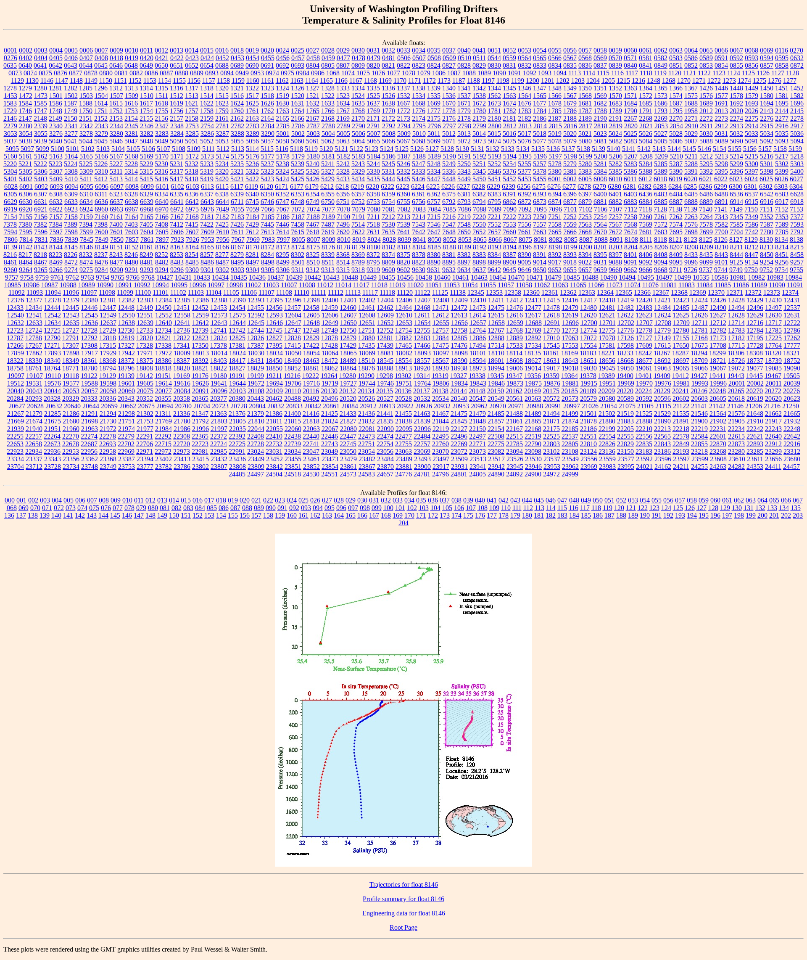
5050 (176, 141)
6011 (630, 178)
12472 (459, 307)
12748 (311, 330)
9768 (148, 277)
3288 (237, 133)
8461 (10, 262)
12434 (33, 307)
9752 (766, 269)
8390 (524, 254)
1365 (660, 88)
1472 (25, 95)
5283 (630, 163)
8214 (782, 247)
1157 (208, 80)
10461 (460, 277)
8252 (161, 254)
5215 (751, 156)
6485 (691, 194)
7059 (252, 209)
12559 (200, 315)
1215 (623, 80)
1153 (149, 80)
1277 (789, 80)
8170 (252, 247)
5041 (70, 141)
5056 (252, 141)
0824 (433, 65)
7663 (539, 231)
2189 (585, 118)
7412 (176, 224)
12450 (163, 307)
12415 (551, 300)
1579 (751, 95)
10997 (216, 284)
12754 (403, 330)
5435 (373, 178)
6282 (644, 186)
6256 (523, 186)
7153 (796, 209)
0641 (40, 65)
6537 (751, 194)
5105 (133, 148)
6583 (782, 194)
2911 (706, 126)
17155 (680, 337)
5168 (131, 156)
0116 (781, 50)
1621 (191, 103)
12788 (33, 337)
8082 (555, 239)
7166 (162, 216)
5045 (101, 141)
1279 (25, 88)
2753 (192, 126)
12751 (366, 330)
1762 (267, 110)
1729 (10, 110)
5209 (661, 156)
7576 (691, 224)
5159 (795, 148)
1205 (608, 80)
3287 (222, 133)
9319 (373, 269)
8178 (343, 247)
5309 (86, 171)
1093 (544, 73)
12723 (15, 330)
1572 (645, 95)
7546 (433, 224)
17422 (311, 345)
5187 (404, 156)
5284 (645, 163)
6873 (539, 201)
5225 (85, 163)
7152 (781, 209)
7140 (705, 209)
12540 (15, 315)
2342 (86, 126)
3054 (25, 133)
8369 (358, 254)
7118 (645, 209)
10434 (220, 277)
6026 (781, 178)
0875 (45, 73)
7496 (343, 224)
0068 (751, 50)
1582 (797, 95)
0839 (615, 65)
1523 (343, 95)
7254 (600, 216)
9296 (177, 269)
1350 (585, 88)
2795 (419, 126)
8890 (433, 262)
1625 (252, 103)
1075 (363, 73)
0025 (297, 50)
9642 (494, 269)
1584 (25, 103)
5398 (766, 171)
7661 (524, 231)
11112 (335, 292)
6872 (524, 201)
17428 (329, 345)
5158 (780, 148)
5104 (118, 148)
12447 (107, 307)
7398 (101, 224)
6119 (251, 186)
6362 (433, 194)
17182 (736, 337)
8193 (494, 247)
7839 (71, 239)
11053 (451, 284)
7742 (751, 231)
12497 (773, 307)
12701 (607, 322)
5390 (676, 171)
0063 (676, 50)
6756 (418, 201)
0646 (116, 65)
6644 (222, 201)
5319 (207, 171)
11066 (596, 284)
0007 (101, 50)
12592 (256, 315)
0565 (539, 57)
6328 (131, 194)
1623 (222, 103)
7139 (690, 209)
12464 (403, 307)
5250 (464, 163)
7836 (56, 239)
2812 (510, 126)
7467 (312, 224)
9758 (27, 277)
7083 (419, 209)
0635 (10, 65)
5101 (72, 148)
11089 (759, 284)
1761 (252, 110)
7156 (40, 216)
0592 (736, 57)
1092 (529, 73)
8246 (131, 254)
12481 (607, 307)
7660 (509, 231)
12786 (791, 330)
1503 (86, 95)
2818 (600, 126)
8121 (675, 239)
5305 (25, 171)
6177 (296, 186)
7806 (11, 239)
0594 (766, 57)
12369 (697, 292)
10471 (534, 277)
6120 (266, 186)
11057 (506, 284)
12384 (163, 300)
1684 (630, 103)
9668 (660, 269)
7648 (449, 231)
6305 (10, 194)
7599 (86, 231)
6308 (56, 194)
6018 (660, 178)
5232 (191, 163)
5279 (570, 163)
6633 (71, 201)
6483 (660, 194)
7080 (373, 209)
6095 (86, 186)
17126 (625, 337)
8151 (116, 247)
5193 (494, 156)
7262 (676, 216)
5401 (10, 178)
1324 (282, 88)
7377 (797, 216)
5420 (222, 178)
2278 (797, 118)
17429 (348, 345)
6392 (524, 194)
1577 (721, 95)
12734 (163, 330)
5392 (706, 171)
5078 (555, 141)
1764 (297, 110)
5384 (600, 171)
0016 (222, 50)
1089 (484, 73)
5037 (10, 141)
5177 (267, 156)
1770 (388, 110)
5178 (283, 156)
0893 (212, 73)
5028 (676, 133)
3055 (40, 133)
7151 (766, 209)
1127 (777, 73)
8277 (222, 254)
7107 (615, 209)
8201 (600, 247)
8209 (706, 247)
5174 (222, 156)
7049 (222, 209)
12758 (459, 330)
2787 (313, 126)
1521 (312, 95)
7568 (630, 224)
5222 (40, 163)
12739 (200, 330)
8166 (222, 247)
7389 (70, 224)
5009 (404, 133)
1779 (464, 110)
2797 (449, 126)
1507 (116, 95)
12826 (255, 337)
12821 (163, 337)
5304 (10, 171)
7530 (388, 224)
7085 (449, 209)
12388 (219, 300)
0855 (736, 65)
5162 (40, 156)
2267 (630, 118)
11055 (488, 284)
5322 (252, 171)
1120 (674, 73)
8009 (328, 239)
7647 (433, 231)
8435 (706, 254)
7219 (464, 216)
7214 (418, 216)
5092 (766, 141)
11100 (143, 292)
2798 (464, 126)
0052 (509, 50)
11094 (53, 292)
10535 (701, 277)
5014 (479, 133)
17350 (200, 345)
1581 (782, 95)
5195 (525, 156)
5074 (494, 141)
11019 (397, 284)
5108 (178, 148)
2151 (85, 118)
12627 (717, 315)
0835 (570, 65)
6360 (403, 194)
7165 (146, 216)
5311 (116, 171)
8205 (646, 247)
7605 (162, 231)
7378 (10, 224)
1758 (207, 110)
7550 (479, 224)
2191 (615, 118)
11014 (343, 284)
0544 (494, 57)
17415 (292, 345)
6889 (706, 201)
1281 (55, 88)
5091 (751, 141)
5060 (297, 141)
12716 (754, 322)
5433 (343, 178)
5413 (116, 178)
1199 (517, 80)
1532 (403, 95)
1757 (191, 110)
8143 (40, 247)
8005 (298, 239)
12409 (459, 300)
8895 (449, 262)
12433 (15, 307)
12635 (71, 322)
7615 (297, 231)
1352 (615, 88)
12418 (607, 300)
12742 (237, 330)
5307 (56, 171)
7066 (267, 209)
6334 (161, 194)
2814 (540, 126)
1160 (252, 80)
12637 (108, 322)
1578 (736, 95)
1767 (343, 110)
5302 (782, 163)
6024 (751, 178)
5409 (56, 178)
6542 (766, 194)
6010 (615, 178)
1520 (297, 95)
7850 (117, 239)
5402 (25, 178)
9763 (87, 277)
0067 (736, 50)
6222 (387, 186)
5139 (598, 148)
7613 (267, 231)
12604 (293, 315)
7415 (191, 224)
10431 (183, 277)
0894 (227, 73)
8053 (465, 239)
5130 (462, 148)
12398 (311, 300)
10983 (775, 277)
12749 (329, 330)
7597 (56, 231)
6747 (282, 201)
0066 (721, 50)
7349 (751, 216)
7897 (162, 239)
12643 (219, 322)
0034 (418, 50)
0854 (721, 65)
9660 (615, 269)
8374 (388, 254)
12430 (773, 300)
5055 (237, 141)
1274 (744, 80)
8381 (449, 254)
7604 (146, 231)
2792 (389, 126)
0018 (237, 50)
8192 (479, 247)
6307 (40, 194)
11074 (632, 284)
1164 (311, 80)
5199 (585, 156)
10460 (442, 277)
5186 (389, 156)
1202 (563, 80)
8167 (237, 247)
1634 (343, 103)
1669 (433, 103)
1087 (454, 73)
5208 (646, 156)
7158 (71, 216)
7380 (25, 224)
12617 (533, 315)
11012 (325, 284)
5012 (449, 133)
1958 (691, 110)
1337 (403, 88)
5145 (689, 148)
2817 (585, 126)
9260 (10, 269)
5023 (600, 133)
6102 (177, 186)
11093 (34, 292)
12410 (477, 300)
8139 (10, 247)
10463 (479, 277)
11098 (107, 292)
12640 (163, 322)
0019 (252, 50)
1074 (348, 73)
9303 (237, 269)
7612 (252, 231)
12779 (662, 330)
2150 (70, 118)
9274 (71, 269)
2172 (388, 118)
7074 (313, 209)
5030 (706, 133)
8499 (283, 262)
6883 (630, 201)
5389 (660, 171)
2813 (525, 126)
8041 (419, 239)
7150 (751, 209)
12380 (89, 300)
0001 (10, 50)
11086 (741, 284)
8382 (464, 254)
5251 (479, 163)
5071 (449, 141)
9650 (539, 269)
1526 (388, 95)
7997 (283, 239)
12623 (644, 315)
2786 (298, 126)
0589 (706, 57)
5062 (328, 141)
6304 (796, 186)
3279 (101, 133)
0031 (373, 50)
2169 (343, 118)
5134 (523, 148)
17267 (33, 345)
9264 (25, 269)
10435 (238, 277)
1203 (578, 80)
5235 (237, 163)
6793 (464, 201)
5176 (252, 156)
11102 (178, 292)
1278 (10, 88)
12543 (71, 315)
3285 (192, 133)
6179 (312, 186)
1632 (312, 103)
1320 (222, 88)
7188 (313, 216)
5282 (615, 163)
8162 (162, 247)
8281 (252, 254)
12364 (605, 292)
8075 (525, 239)
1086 (439, 73)
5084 (645, 141)
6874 (555, 201)
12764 (477, 330)
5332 (403, 171)
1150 (105, 80)
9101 (721, 262)
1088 (469, 73)
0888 (181, 73)
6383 (494, 194)
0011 (146, 50)
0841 (645, 65)
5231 (176, 163)
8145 (71, 247)
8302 (297, 254)
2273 (721, 118)
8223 (55, 254)
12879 (348, 337)
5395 (721, 171)
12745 (274, 330)
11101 (161, 292)
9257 (797, 262)
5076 (524, 141)
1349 (570, 88)
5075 (509, 141)
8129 (751, 239)
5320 (222, 171)
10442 (312, 277)
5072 (464, 141)
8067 (510, 239)
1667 (403, 103)
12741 (218, 330)
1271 (699, 80)
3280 (116, 133)
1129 (17, 80)
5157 (765, 148)
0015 (207, 50)
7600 (101, 231)
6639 (146, 201)
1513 (191, 95)
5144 (674, 148)
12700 (588, 322)
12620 (588, 315)
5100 (57, 148)
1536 (449, 95)
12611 (422, 315)
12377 (34, 300)
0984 (302, 73)
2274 (736, 118)
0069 (766, 50)
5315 (146, 171)
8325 (312, 254)
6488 (721, 194)
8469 (56, 262)
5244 (373, 163)
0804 (312, 65)
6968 (146, 209)
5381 (570, 171)
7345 (736, 216)
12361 (549, 292)
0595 (782, 57)
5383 (585, 171)
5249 (449, 163)
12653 (404, 322)
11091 (795, 284)
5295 (706, 163)
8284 (267, 254)
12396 (293, 300)
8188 (449, 247)
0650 (161, 65)
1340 (449, 88)
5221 (25, 163)
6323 (116, 194)
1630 (282, 103)
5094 (797, 141)
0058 (600, 50)
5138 (583, 148)
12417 (588, 300)
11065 (578, 284)
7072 (298, 209)
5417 (176, 178)
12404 (385, 300)
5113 (237, 148)
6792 (449, 201)
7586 (751, 224)
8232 (85, 254)
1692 (736, 103)
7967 (238, 239)
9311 (297, 269)
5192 (479, 156)
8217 (25, 254)
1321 (237, 88)
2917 (797, 126)
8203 (615, 247)
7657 (494, 231)
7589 (782, 224)
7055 (237, 209)
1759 (222, 110)
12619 (570, 315)
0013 (176, 50)
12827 (274, 337)
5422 (252, 178)
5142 (644, 148)
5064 (358, 141)
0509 (449, 57)
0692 (282, 65)
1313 (131, 88)
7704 (736, 231)
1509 (131, 95)
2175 (433, 118)
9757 (11, 277)
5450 (479, 178)
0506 (404, 57)
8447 (751, 254)
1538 (479, 95)
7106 (600, 209)
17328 (144, 345)
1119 (660, 73)
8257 (207, 254)
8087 (586, 239)
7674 (630, 231)
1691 (721, 103)
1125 (748, 73)
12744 (255, 330)
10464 (497, 277)
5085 (660, 141)
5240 (312, 163)
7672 (615, 231)
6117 (236, 186)
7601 (116, 231)
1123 (718, 73)
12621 (607, 315)
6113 (207, 186)
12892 (533, 337)
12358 (512, 292)
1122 (704, 73)
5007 (373, 133)
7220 (479, 216)
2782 (237, 126)
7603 (131, 231)
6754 (388, 201)
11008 (307, 284)
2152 (101, 118)
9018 (570, 262)
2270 (676, 118)
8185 (434, 247)
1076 (378, 73)
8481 (146, 262)
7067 (283, 209)
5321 (237, 171)
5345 (479, 171)
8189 (464, 247)
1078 (408, 73)
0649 (146, 65)
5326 (312, 171)
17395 (274, 345)
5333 (418, 171)
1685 (645, 103)
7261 (660, 216)
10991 (123, 284)
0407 (86, 57)
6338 (222, 194)
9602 (403, 269)
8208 (691, 247)
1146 (46, 80)
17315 (107, 345)
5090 (736, 141)
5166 (101, 156)
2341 (71, 126)
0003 (40, 50)
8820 (403, 262)
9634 (464, 269)
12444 (52, 307)
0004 (56, 50)
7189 (328, 216)
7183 (237, 216)
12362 (568, 292)
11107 (266, 292)
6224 (418, 186)
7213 (403, 216)
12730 (126, 330)
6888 (691, 201)
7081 (389, 209)
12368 (679, 292)
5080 (585, 141)
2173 (403, 118)
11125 (440, 292)
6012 (645, 178)
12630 (773, 315)
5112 (222, 148)
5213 (721, 156)
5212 (706, 156)
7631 (373, 231)
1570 (615, 95)
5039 (40, 141)
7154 (10, 216)
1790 (630, 110)
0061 (645, 50)
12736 (181, 330)
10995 (179, 284)
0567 (570, 57)
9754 (781, 269)
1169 (385, 80)
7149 (736, 209)
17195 (754, 337)
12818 (107, 337)
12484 (662, 307)
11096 (71, 292)
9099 (706, 262)
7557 (539, 224)
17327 (126, 345)
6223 (402, 186)
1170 (399, 80)
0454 (252, 57)
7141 (721, 209)
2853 (661, 126)
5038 (25, 141)
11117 (370, 292)
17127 (644, 337)
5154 (719, 148)
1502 (71, 95)
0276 (10, 57)
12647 (293, 322)
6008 (600, 178)
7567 (615, 224)
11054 (470, 284)
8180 (373, 247)
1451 (782, 88)
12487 (699, 307)
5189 (434, 156)
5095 (12, 148)
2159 (207, 118)
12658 (496, 322)
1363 (630, 88)
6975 (192, 209)
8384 (494, 254)
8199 (570, 247)
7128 (660, 209)
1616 (131, 103)
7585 (736, 224)
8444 (736, 254)
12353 (494, 292)
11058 (524, 284)
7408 (161, 224)
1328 (328, 88)
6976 (207, 209)
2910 (691, 126)
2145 (797, 110)
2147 (25, 118)
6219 (357, 186)
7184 (252, 216)
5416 (161, 178)
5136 (553, 148)
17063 (570, 337)
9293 (146, 269)
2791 (373, 126)
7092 (525, 209)
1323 (267, 88)
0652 (191, 65)
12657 (477, 322)
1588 (85, 103)
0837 (600, 65)
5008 (389, 133)
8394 (585, 254)
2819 (615, 126)
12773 (570, 330)
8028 (389, 239)
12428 (736, 300)
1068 (333, 73)
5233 (207, 163)
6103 (192, 186)
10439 (294, 277)
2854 (676, 126)
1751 (101, 110)
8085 (571, 239)
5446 (418, 178)
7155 (25, 216)
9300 (192, 269)
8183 (404, 247)
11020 (415, 284)
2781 (222, 126)
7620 (343, 231)
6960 (101, 209)
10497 (664, 277)
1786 (570, 110)
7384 (55, 224)
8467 (40, 262)
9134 (751, 262)
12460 (348, 307)
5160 (10, 156)
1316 (176, 88)
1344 (494, 88)
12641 (182, 322)
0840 (630, 65)
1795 (676, 110)
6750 (328, 201)
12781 (699, 330)
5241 (328, 163)
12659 (514, 322)
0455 (267, 57)
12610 (404, 315)
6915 (751, 201)
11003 (271, 284)
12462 (385, 307)
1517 (252, 95)
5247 (418, 163)
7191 (358, 216)
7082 (404, 209)
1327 (312, 88)
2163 (252, 118)
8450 (766, 254)
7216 (449, 216)
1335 (373, 88)
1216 (638, 80)
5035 (782, 133)
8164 (192, 247)
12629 (754, 315)
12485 (680, 307)
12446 (89, 307)
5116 (281, 148)
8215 (797, 247)
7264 (706, 216)
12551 (145, 315)
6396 (570, 194)
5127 (432, 148)
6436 (645, 194)
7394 (85, 224)
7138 (675, 209)
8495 (237, 262)
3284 (177, 133)
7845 (86, 239)
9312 (312, 269)
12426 (717, 300)
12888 (496, 337)
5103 (103, 148)
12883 (422, 337)
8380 (433, 254)
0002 (25, 50)
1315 (161, 88)
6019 (675, 178)
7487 (328, 224)
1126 (763, 73)
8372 (373, 254)
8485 (192, 262)
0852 (691, 65)
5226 (101, 163)
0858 (782, 65)
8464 (25, 262)
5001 (283, 133)
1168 (370, 80)
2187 (555, 118)
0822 (403, 65)
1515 (222, 95)
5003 (313, 133)
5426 (312, 178)
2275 (751, 118)
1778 (449, 110)
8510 (313, 262)
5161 (25, 156)
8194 (510, 247)
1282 (70, 88)
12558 (182, 315)
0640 (25, 65)
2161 (222, 118)
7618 (312, 231)
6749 (312, 201)
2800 (494, 126)
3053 (10, 133)
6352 (282, 194)
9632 (449, 269)
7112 (630, 209)
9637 (479, 269)
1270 (684, 80)
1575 (691, 95)
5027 (660, 133)
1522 (328, 95)
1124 (733, 73)
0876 (60, 73)
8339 (328, 254)
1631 (297, 103)
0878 (91, 73)
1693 (751, 103)
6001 (555, 178)
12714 (736, 322)
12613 (459, 315)
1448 (736, 88)
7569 (645, 224)
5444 (388, 178)
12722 (791, 322)
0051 (494, 50)
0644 (85, 65)
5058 (282, 141)
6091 (26, 186)
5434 (358, 178)
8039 (404, 239)
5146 (704, 148)
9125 (736, 262)
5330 (373, 171)
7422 (207, 224)
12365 (623, 292)
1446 (721, 88)
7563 (585, 224)
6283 (660, 186)
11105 (231, 292)
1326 (297, 88)
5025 (630, 133)
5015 (494, 133)
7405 (146, 224)
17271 (52, 345)
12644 (237, 322)
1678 (555, 103)
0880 (106, 73)
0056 (570, 50)
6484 (676, 194)
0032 (388, 50)
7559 (570, 224)
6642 (192, 201)
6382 (479, 194)
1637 (373, 103)
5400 (797, 171)
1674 (509, 103)
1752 (116, 110)
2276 (766, 118)
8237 (101, 254)
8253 (176, 254)
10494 (627, 277)
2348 (177, 126)
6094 (71, 186)
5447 (433, 178)
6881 (600, 201)
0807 (343, 65)
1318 (207, 88)
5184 (373, 156)
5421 (237, 178)
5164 (71, 156)
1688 (691, 103)
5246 (403, 163)
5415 (146, 178)
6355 (328, 194)
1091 (514, 73)
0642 (55, 65)
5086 (676, 141)
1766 (328, 110)
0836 (585, 65)
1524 (358, 95)
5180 (313, 156)
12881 (385, 337)
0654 (207, 65)
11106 (249, 292)
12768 (514, 330)
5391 (691, 171)
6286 (705, 186)
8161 (146, 247)
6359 (388, 194)
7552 (494, 224)
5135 (538, 148)
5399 (782, 171)
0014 (191, 50)
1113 (574, 73)
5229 (146, 163)
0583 (676, 57)
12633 (34, 322)
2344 (116, 126)
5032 (736, 133)
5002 (298, 133)
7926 (192, 239)
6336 (191, 194)
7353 (782, 216)
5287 (676, 163)
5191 (464, 156)
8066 (495, 239)
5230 (161, 163)
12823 (200, 337)
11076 (650, 284)
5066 (388, 141)
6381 (464, 194)
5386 (630, 171)
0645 (101, 65)
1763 (282, 110)
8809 (388, 262)
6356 (343, 194)
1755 (161, 110)
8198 (555, 247)
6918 (797, 201)
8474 (86, 262)
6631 (40, 201)
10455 (386, 277)
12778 (644, 330)
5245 (388, 163)
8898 (479, 262)
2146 (10, 118)
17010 (551, 337)
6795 (494, 201)
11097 (89, 292)
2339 (40, 126)
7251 (555, 216)
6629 (10, 201)
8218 (40, 254)
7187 (298, 216)
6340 (252, 194)
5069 (433, 141)
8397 (615, 254)
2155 (146, 118)
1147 (61, 80)
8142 (25, 247)
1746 (25, 110)
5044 (85, 141)
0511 (479, 57)
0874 (30, 73)
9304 (252, 269)
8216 (10, 254)
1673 (494, 103)
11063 (560, 284)
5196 (540, 156)
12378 (52, 300)
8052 (449, 239)
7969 (253, 239)
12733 (144, 330)
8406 (645, 254)
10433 (201, 277)
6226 (448, 186)
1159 (238, 80)
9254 (766, 262)
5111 (208, 148)
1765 (312, 110)
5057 (267, 141)
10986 (31, 284)
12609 (385, 315)
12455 (255, 307)
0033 (403, 50)
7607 (192, 231)
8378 (418, 254)
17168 (699, 337)
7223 (524, 216)
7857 (132, 239)
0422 (177, 57)
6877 (570, 201)
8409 (676, 254)
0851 (676, 65)
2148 (40, 118)
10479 (553, 277)
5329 (358, 171)
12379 (71, 300)
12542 (52, 315)
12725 (52, 330)
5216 (766, 156)
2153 (116, 118)
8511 (328, 262)
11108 (284, 292)
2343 (101, 126)
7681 (645, 231)
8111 (646, 239)
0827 (449, 65)
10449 (368, 277)
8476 (101, 262)
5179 (298, 156)
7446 (282, 224)
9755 (796, 269)
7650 (464, 231)
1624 (237, 103)
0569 (600, 57)
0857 (766, 65)
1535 (433, 95)
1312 (116, 88)
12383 (145, 300)
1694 (766, 103)
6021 (705, 178)
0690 (252, 65)
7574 (676, 224)
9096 (691, 262)
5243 (358, 163)
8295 (282, 254)
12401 (348, 300)
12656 (459, 322)
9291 (131, 269)
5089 (721, 141)
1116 (617, 73)
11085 (723, 284)
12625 (680, 315)
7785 (782, 231)
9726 (690, 269)
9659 (600, 269)
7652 (479, 231)
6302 (766, 186)
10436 (257, 277)
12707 (644, 322)
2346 (146, 126)
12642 (200, 322)
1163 (296, 80)
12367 (660, 292)
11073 (614, 284)
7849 (101, 239)
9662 (630, 269)
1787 (585, 110)
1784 (539, 110)
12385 (182, 300)
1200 (532, 80)
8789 (358, 262)
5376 (509, 171)
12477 (533, 307)
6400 (600, 194)
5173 (207, 156)
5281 (600, 163)
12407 (422, 300)
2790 (358, 126)
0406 (71, 57)
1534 (418, 95)
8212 (751, 247)
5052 (207, 141)
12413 (533, 300)
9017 (555, 262)
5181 (328, 156)
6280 (614, 186)
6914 (736, 201)
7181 (207, 216)
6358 (373, 194)
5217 (782, 156)
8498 (267, 262)
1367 (691, 88)
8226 (70, 254)
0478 (358, 57)
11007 (289, 284)
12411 (496, 300)
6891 (721, 201)
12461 (366, 307)
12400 (330, 300)
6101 (162, 186)
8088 (601, 239)
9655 (570, 269)
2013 (721, 110)
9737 (705, 269)
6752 (358, 201)
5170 (162, 156)
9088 (615, 262)
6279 (599, 186)
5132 (492, 148)
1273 (729, 80)
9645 (509, 269)
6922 (56, 209)
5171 (177, 156)
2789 (343, 126)
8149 (101, 247)
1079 (423, 73)
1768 (358, 110)
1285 (85, 88)
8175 (313, 247)
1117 (631, 73)
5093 (782, 141)
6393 (539, 194)
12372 (753, 292)
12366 (642, 292)
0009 (116, 50)
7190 (343, 216)
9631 (433, 269)
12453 (218, 307)
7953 (207, 239)
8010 (344, 239)
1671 (464, 103)
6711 (237, 201)
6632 (56, 201)
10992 (142, 284)
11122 (422, 292)
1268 (668, 80)
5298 (721, 163)
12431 (791, 300)
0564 (524, 57)
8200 (585, 247)
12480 (588, 307)
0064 (691, 50)
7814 (26, 239)
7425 (222, 224)
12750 (348, 330)
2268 (645, 118)
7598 (71, 231)
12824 (218, 337)
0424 (207, 57)
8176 (328, 247)
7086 (464, 209)
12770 (551, 330)
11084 (704, 284)
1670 (449, 103)
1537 (464, 95)
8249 (146, 254)
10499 (682, 277)
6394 (555, 194)
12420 (644, 300)
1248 (653, 80)
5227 (116, 163)
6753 (373, 201)
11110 (301, 292)
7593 (797, 224)
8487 (222, 262)
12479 (570, 307)
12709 (681, 322)
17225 (773, 337)
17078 (607, 337)
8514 (343, 262)
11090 (777, 284)
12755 (422, 330)
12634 (52, 322)
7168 (192, 216)
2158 (191, 118)
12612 (440, 315)
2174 (418, 118)
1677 (539, 103)
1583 (10, 103)
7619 (328, 231)
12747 (292, 330)
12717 (773, 322)
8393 (570, 254)
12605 (311, 315)
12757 (440, 330)
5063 (343, 141)
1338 (418, 88)
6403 (630, 194)
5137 (568, 148)
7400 (116, 224)
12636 (89, 322)
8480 (131, 262)
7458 (297, 224)
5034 (766, 133)
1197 (488, 80)
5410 (71, 178)
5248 (433, 163)
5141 (629, 148)
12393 (256, 300)
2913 (736, 126)
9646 (524, 269)
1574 (676, 95)
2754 (207, 126)
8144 (56, 247)
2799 (479, 126)
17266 (15, 345)
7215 (433, 216)
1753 (131, 110)
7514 (358, 224)
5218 (797, 156)
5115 (267, 148)
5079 (570, 141)
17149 (662, 337)
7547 (449, 224)
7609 (207, 231)
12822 (181, 337)
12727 (70, 330)
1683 (615, 103)
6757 (433, 201)
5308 (71, 171)
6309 (71, 194)
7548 (464, 224)
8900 (509, 262)
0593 (751, 57)
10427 (164, 277)
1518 (267, 95)
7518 (373, 224)
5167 (116, 156)
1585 (40, 103)
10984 (793, 277)
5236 (252, 163)
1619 (176, 103)
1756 (176, 110)
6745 (252, 201)
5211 (691, 156)
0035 (433, 50)
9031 (600, 262)
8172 (267, 247)
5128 (447, 148)
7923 (177, 239)
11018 (379, 284)
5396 (736, 171)
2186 (539, 118)
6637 (116, 201)
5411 (85, 178)
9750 (751, 269)
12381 (108, 300)
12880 (366, 337)
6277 (569, 186)
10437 (275, 277)
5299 (736, 163)
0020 (267, 50)
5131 (477, 148)
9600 (388, 269)
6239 (508, 186)
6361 (418, 194)
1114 (589, 73)
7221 (494, 216)
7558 (555, 224)
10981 (738, 277)
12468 (422, 307)
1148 (76, 80)
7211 (373, 216)
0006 (86, 50)
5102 (88, 148)
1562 (494, 95)
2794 (404, 126)
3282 (146, 133)
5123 (371, 148)
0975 (287, 73)
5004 (328, 133)
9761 (57, 277)
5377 (524, 171)
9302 (222, 269)
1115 (603, 73)
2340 (56, 126)
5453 (524, 178)
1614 (101, 103)
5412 (101, 178)
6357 (358, 194)
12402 (367, 300)
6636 (101, 201)
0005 (71, 50)
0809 (358, 65)
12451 (181, 307)
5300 (751, 163)
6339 (237, 194)
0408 (101, 57)
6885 (660, 201)
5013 (464, 133)
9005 (524, 262)
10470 (516, 277)
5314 (131, 171)
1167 (355, 80)
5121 (341, 148)
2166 (297, 118)
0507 (419, 57)
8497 (252, 262)
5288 (691, 163)
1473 (40, 95)
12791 (70, 337)
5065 (373, 141)
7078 (343, 209)
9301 (207, 269)
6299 (720, 186)
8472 (71, 262)
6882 (615, 201)
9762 (72, 277)
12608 (367, 315)
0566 (555, 57)
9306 (283, 269)
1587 (70, 103)
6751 (343, 201)
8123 (690, 239)
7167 (177, 216)
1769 (373, 110)
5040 (55, 141)
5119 (311, 148)
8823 (418, 262)
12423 (680, 300)
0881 (121, 73)
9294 (162, 269)
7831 (41, 239)
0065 (706, 50)
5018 (539, 133)
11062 (542, 284)
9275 (86, 269)
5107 (163, 148)
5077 (539, 141)
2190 (600, 118)
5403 (40, 178)
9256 (782, 262)
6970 (162, 209)
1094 (560, 73)
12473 (477, 307)
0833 (539, 65)
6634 (86, 201)
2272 (706, 118)
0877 (75, 73)
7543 (418, 224)
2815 (555, 126)
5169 (146, 156)
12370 (716, 292)
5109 (193, 148)
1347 (539, 88)
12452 (200, 307)
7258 (630, 216)
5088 (706, 141)
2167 (312, 118)
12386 (200, 300)
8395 (600, 254)
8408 (660, 254)
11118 (387, 292)
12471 (440, 307)
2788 (328, 126)
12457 (292, 307)
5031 (721, 133)
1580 (766, 95)
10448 (349, 277)
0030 (358, 50)
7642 (418, 231)
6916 (766, 201)
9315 (343, 269)
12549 (108, 315)
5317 (176, 171)
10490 (608, 277)
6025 (766, 178)
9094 (660, 262)
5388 (645, 171)
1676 (524, 103)
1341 (464, 88)
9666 (645, 269)
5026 (645, 133)
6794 (479, 201)
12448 (126, 307)
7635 (388, 231)
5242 (343, 163)
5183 (358, 156)
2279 (10, 126)
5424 (282, 178)
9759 (42, 277)
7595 (25, 231)
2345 (131, 126)
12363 (586, 292)
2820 (631, 126)
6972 (177, 209)
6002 (570, 178)
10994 (160, 284)
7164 (131, 216)
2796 (434, 126)
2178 (464, 118)
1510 (146, 95)
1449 (751, 88)
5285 (660, 163)
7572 (660, 224)
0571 (630, 57)
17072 (588, 337)
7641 (403, 231)
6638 (131, 201)
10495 (645, 277)
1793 (660, 110)
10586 (719, 277)
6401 (615, 194)
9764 (102, 277)
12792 (89, 337)
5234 (222, 163)
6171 (281, 186)
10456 (405, 277)
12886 (477, 337)
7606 (177, 231)
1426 (706, 88)
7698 (691, 231)
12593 (274, 315)
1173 (444, 80)
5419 (207, 178)
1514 (207, 95)
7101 (570, 209)
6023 (736, 178)
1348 (555, 88)
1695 (782, 103)
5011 (433, 133)
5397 (751, 171)
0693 (297, 65)
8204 (631, 247)
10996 (197, 284)
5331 (388, 171)
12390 (237, 300)
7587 (766, 224)
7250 (539, 216)
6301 (750, 186)
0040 (464, 50)
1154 (164, 80)
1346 (524, 88)
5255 (524, 163)
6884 (645, 201)
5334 (433, 171)
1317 (191, 88)
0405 (56, 57)
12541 (34, 315)
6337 (207, 194)
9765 (117, 277)
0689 (237, 65)
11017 (361, 284)
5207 (631, 156)
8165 (207, 247)
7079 (358, 209)
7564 (600, 224)
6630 (25, 201)
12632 (15, 322)
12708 (662, 322)
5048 (146, 141)
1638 (388, 103)
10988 (68, 284)
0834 (555, 65)
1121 (689, 73)
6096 (101, 186)
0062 (660, 50)
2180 (494, 118)
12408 (441, 300)
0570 (615, 57)
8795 (373, 262)
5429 (328, 178)
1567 (570, 95)
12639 (145, 322)
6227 (463, 186)
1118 (646, 73)
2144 (782, 110)
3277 (71, 133)
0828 (464, 65)
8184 (419, 247)
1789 (615, 110)
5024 (615, 133)
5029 (691, 133)
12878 (329, 337)
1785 (555, 110)
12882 (403, 337)
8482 (162, 262)
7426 (237, 224)
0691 (267, 65)
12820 (144, 337)
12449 (144, 307)
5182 (343, 156)
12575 (237, 315)
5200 (600, 156)
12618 (551, 315)
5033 (751, 133)
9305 (267, 269)
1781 (494, 110)
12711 (699, 322)
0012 (161, 50)
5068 (418, 141)
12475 (496, 307)
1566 (555, 95)
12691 (551, 322)
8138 (796, 239)
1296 (101, 88)
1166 (341, 80)
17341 (181, 345)
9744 (721, 269)
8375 (403, 254)
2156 (161, 118)
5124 (386, 148)
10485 (571, 277)
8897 (464, 262)
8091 (616, 239)
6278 (584, 186)
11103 (196, 292)
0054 (539, 50)
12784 (754, 330)
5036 (797, 133)
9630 (418, 269)
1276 (774, 80)
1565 (539, 95)
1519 (282, 95)
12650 (348, 322)
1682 (600, 103)
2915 (766, 126)
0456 (283, 57)
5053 (222, 141)
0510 (464, 57)
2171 (373, 118)
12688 (533, 322)
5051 (191, 141)
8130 (766, 239)
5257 (539, 163)
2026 (751, 110)
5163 (56, 156)
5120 (326, 148)
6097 (117, 186)
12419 (625, 300)
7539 (403, 224)
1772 (403, 110)
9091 (630, 262)
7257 (615, 216)
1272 (714, 80)
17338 (163, 345)
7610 (222, 231)
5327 (328, 171)
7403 (131, 224)
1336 (388, 88)
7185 (267, 216)
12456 (274, 307)
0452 (222, 57)
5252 (494, 163)
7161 (116, 216)
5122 (356, 148)
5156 (750, 148)
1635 (358, 103)
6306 (25, 194)
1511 (161, 95)
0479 (373, 57)
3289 (252, 133)
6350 (267, 194)
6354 (312, 194)
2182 (524, 118)
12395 (274, 300)
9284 (101, 269)
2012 (706, 110)
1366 (676, 88)
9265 (40, 269)
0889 (196, 73)
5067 (403, 141)
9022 (585, 262)
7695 (676, 231)
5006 (358, 133)
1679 (570, 103)
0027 (312, 50)
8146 (86, 247)
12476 (514, 307)
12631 (791, 315)
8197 (540, 247)
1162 (282, 80)
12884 (440, 337)
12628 (736, 315)
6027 (796, 178)
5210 (676, 156)
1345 (509, 88)
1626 (267, 103)
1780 (479, 110)
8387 (509, 254)
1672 (479, 103)
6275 (539, 186)
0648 (131, 65)
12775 (607, 330)
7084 (434, 209)
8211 (736, 247)
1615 (116, 103)
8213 (766, 247)
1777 (433, 110)
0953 (257, 73)
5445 (403, 178)
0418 (116, 57)
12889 (514, 337)
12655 (441, 322)
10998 (234, 284)
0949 (242, 73)
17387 (255, 345)
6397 (585, 194)
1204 (593, 80)
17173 (717, 337)
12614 (477, 315)
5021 (585, 133)
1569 (600, 95)
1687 (676, 103)
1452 (797, 88)
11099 (125, 292)
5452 (509, 178)
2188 (570, 118)
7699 (706, 231)
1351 (600, 88)
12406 (404, 300)
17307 (70, 345)
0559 (509, 57)
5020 (570, 133)
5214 (736, 156)
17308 (89, 345)
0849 (660, 65)
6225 (433, 186)
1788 (600, 110)
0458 (313, 57)
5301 (766, 163)
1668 (418, 103)
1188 (473, 80)
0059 (615, 50)
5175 (237, 156)
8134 (781, 239)
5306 (40, 171)
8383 (479, 254)
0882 (136, 73)
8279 (237, 254)
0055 (555, 50)
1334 (358, 88)
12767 (496, 330)
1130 (32, 80)
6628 (797, 194)
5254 (509, 163)
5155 (734, 148)
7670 (600, 231)
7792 (797, 231)
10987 (49, 284)
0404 (40, 57)
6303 (781, 186)
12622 (625, 315)
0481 (389, 57)
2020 (736, 110)
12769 (533, 330)
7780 (766, 231)
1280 (40, 88)
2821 (646, 126)
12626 (699, 315)
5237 (267, 163)
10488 (590, 277)
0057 (585, 50)
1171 (414, 80)
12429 (754, 300)
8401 (630, 254)
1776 (418, 110)
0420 (146, 57)
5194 (510, 156)
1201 (547, 80)
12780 (680, 330)
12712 (717, 322)
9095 (676, 262)
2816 (570, 126)
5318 (191, 171)
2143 (766, 110)
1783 (524, 110)
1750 (85, 110)
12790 (52, 337)
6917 (782, 201)
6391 (509, 194)
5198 (570, 156)
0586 (691, 57)
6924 (86, 209)
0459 (328, 57)
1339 (433, 88)
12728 (89, 330)
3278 (86, 133)
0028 (328, 50)
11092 (16, 292)
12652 (385, 322)
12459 (329, 307)
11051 (433, 284)
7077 (328, 209)
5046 (116, 141)
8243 (116, 254)
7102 (585, 209)
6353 (297, 194)
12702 (625, 322)
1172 (429, 80)
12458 (311, 307)
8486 (207, 262)
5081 (600, 141)
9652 (555, 269)
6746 (267, 201)
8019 (359, 239)
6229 (493, 186)
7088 (479, 209)
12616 (514, 315)
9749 (736, 269)
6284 (675, 186)
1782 (509, 110)
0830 (494, 65)
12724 (33, 330)
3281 (131, 133)
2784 (267, 126)
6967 (131, 209)
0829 (479, 65)
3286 (207, 133)
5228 (131, 163)
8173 (283, 247)
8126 (721, 239)
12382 (126, 300)
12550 (126, 315)
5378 (539, 171)
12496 (754, 307)
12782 (717, 330)
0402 (25, 57)
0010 (131, 50)
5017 (524, 133)
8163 (177, 247)
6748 (297, 201)
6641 (177, 201)
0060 (630, 50)
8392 (555, 254)
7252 (570, 216)
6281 (629, 186)
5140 (613, 148)
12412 (514, 300)
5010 (419, 133)
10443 (331, 277)
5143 (659, 148)
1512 (176, 95)
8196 (525, 247)
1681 (585, 103)
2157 (176, 118)
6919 (10, 209)
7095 (540, 209)
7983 (268, 239)
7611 (237, 231)
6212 (327, 186)
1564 (524, 95)
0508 (434, 57)
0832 (524, 65)
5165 (86, 156)
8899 (494, 262)
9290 (116, 269)
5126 (417, 148)
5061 (312, 141)
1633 (328, 103)
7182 (222, 216)
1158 (223, 80)
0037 (449, 50)
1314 (146, 88)
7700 (721, 231)
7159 (86, 216)
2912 (721, 126)
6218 (342, 186)
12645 (256, 322)
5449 (464, 178)
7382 (40, 224)
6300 (735, 186)
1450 (766, 88)
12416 (570, 300)
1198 (502, 80)
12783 (736, 330)
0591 (721, 57)
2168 (328, 118)
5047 (131, 141)
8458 (797, 254)
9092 (645, 262)
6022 (721, 178)
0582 (660, 57)
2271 (691, 118)
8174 (298, 247)
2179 (479, 118)
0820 (373, 65)
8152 (131, 247)
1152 (135, 80)
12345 (475, 292)
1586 (55, 103)
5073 (479, 141)
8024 (374, 239)
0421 (162, 57)
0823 (418, 65)
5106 (148, 148)
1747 (40, 110)
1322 (252, 88)
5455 (539, 178)
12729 (107, 330)
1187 (458, 80)
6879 (585, 201)
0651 (176, 65)
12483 (644, 307)
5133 (507, 148)
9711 (675, 269)
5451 (494, 178)
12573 (219, 315)
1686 (660, 103)
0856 (751, 65)
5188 (419, 156)
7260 (645, 216)
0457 (298, 57)
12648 (311, 322)
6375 (449, 194)
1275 (759, 80)
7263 (691, 216)
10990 (105, 284)
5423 (267, 178)
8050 (434, 239)
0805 (328, 65)
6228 (478, 186)
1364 (645, 88)
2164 (267, 118)
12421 (662, 300)
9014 (539, 262)
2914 (751, 126)
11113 (353, 292)
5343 (464, 171)
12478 (551, 307)
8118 (660, 239)
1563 (509, 95)
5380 (555, 171)
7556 (524, 224)
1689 (706, 103)
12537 (791, 307)
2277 (782, 118)
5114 (252, 148)
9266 (56, 269)
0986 (317, 73)
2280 (25, 126)
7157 (56, 216)
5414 (131, 178)
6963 (116, 209)
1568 (585, 95)
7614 (282, 231)
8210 (721, 247)
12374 (790, 292)
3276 (56, 133)
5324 (282, 171)
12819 (126, 337)
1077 (393, 73)
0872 (797, 65)
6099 (147, 186)
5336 (449, 171)
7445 (267, 224)
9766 (133, 277)
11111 (318, 292)
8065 (480, 239)
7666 (570, 231)
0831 (509, 65)
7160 (101, 216)
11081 (668, 284)
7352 (766, 216)
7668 (585, 231)
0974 (272, 73)
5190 (449, 156)
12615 (496, 315)
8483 (177, 262)
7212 (388, 216)
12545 (89, 315)
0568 (585, 57)
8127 (736, 239)
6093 (56, 186)
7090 (510, 209)
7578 (706, 224)
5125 (402, 148)
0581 (645, 57)
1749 (70, 110)
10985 (12, 284)
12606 (330, 315)
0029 (343, 50)
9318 (358, 269)
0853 (706, 65)
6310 (86, 194)
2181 (509, 118)
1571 (630, 95)
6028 (11, 186)
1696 (797, 103)
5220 (10, 163)
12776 (625, 330)
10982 (756, 277)
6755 (403, 201)
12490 (717, 307)
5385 (615, 171)
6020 (690, 178)
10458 (423, 277)
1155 (179, 80)
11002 (253, 284)
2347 (162, 126)
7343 (721, 216)
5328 (343, 171)
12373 (771, 292)
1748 (55, 110)
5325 (297, 171)
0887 (166, 73)
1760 (237, 110)
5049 (161, 141)
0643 (70, 65)
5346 (494, 171)
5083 (630, 141)
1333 (343, 88)
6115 (222, 186)
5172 (192, 156)
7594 (10, 231)
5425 (297, 178)
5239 (297, 163)
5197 (555, 156)
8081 (540, 239)
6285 (690, 186)
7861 (147, 239)
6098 (132, 186)
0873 (15, 73)
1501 (56, 95)
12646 (274, 322)
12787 (15, 337)
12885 (459, 337)
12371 (734, 292)
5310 (101, 171)
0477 (343, 57)
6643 (207, 201)
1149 (91, 80)
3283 (162, 133)
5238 (282, 163)
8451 (782, 254)
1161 (267, 80)
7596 (40, 231)
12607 (348, 315)
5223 (55, 163)
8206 (661, 247)
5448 (449, 178)
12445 (70, 307)
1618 (161, 103)
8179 (358, 247)
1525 (373, 95)
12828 (292, 337)
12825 (237, 337)
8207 (676, 247)
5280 (585, 163)
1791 (645, 110)
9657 (585, 269)
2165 (282, 118)
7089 (494, 209)
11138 (458, 292)
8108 (631, 239)
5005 (343, 133)
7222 (509, 216)
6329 (146, 194)
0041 (479, 50)
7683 (660, 231)
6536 (736, 194)
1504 (101, 95)
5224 (70, 163)
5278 (555, 163)
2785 (283, 126)
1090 (499, 73)
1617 (146, 103)
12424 (699, 300)
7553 (509, 224)
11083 (686, 284)
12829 (311, 337)
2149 (55, 118)
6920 (25, 209)
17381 (237, 345)
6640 (162, 201)
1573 (660, 95)
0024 (282, 50)
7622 (358, 231)
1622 (207, 103)
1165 (326, 80)
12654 (422, 322)
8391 (539, 254)
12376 (15, 300)
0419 (131, 57)
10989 (86, 284)
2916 (782, 126)
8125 (705, 239)
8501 (298, 262)
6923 (71, 209)
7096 (555, 209)
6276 (554, 186)
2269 (660, 118)
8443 (721, 254)
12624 (662, 315)
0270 (796, 50)
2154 (131, 118)
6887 (676, 201)
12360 (531, 292)
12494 (736, 307)
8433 (691, 254)
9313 (328, 269)
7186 (283, 216)
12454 (237, 307)
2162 (237, 118)
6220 (372, 186)
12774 (588, 330)
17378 (218, 345)
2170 (358, 118)
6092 (41, 186)
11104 (214, 292)
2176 (449, 118)
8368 (343, 254)
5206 (615, 156)
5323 (267, 171)
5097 (27, 148)
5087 (691, 141)
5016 (509, 133)
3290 (267, 133)
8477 (116, 262)
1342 (479, 88)
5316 (161, 171)
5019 (555, 133)
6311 (101, 194)
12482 (625, 307)
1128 (792, 73)
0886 (151, 73)
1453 (10, 95)
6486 (706, 194)
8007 (313, 239)
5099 (42, 148)
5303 (797, 163)
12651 (367, 322)
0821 (388, 65)
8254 (191, 254)
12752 (385, 330)
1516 (237, 95)
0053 (524, 50)
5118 (296, 148)
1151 (120, 80)
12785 (773, 330)
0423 (192, 57)
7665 (555, 231)
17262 (791, 337)
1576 (706, 95)
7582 (721, 224)
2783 (252, 126)
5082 (615, 141)
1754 (146, 110)
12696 (570, 322)
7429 (252, 224)
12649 (330, 322)
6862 (509, 201)
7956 (222, 239)
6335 (176, 194)
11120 (405, 292)
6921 (40, 209)
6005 (585, 178)
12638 (126, 322)
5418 (191, 178)
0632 (797, 57)
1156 (193, 80)
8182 (389, 247)
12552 (163, 315)
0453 (237, 57)
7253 (585, 216)
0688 (222, 65)
